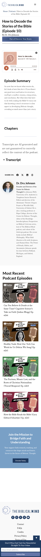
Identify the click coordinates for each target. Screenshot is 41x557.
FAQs (19, 528)
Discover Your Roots (23, 39)
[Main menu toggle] (35, 4)
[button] (17, 174)
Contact (20, 524)
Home (5, 11)
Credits (20, 532)
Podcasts (12, 11)
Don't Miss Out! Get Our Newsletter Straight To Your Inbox (20, 544)
